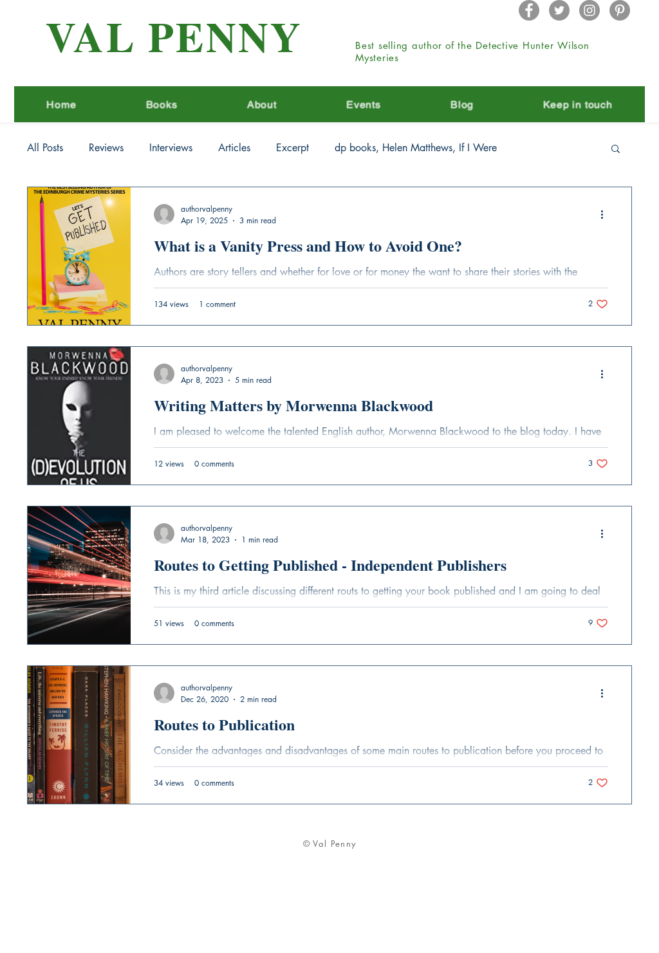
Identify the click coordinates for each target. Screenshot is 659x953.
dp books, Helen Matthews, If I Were (416, 148)
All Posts (45, 148)
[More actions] (606, 214)
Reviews (106, 148)
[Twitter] (559, 10)
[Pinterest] (619, 10)
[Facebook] (529, 10)
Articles (234, 148)
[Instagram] (589, 10)
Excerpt (292, 148)
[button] (615, 149)
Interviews (170, 148)
